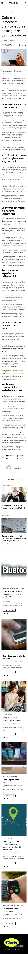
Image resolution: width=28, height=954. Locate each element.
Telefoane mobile (19, 588)
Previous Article (7, 485)
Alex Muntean (8, 44)
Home (3, 11)
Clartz (14, 3)
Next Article (5, 515)
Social (10, 11)
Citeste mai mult (9, 610)
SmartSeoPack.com (19, 949)
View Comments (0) (13, 479)
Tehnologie (10, 588)
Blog (4, 588)
